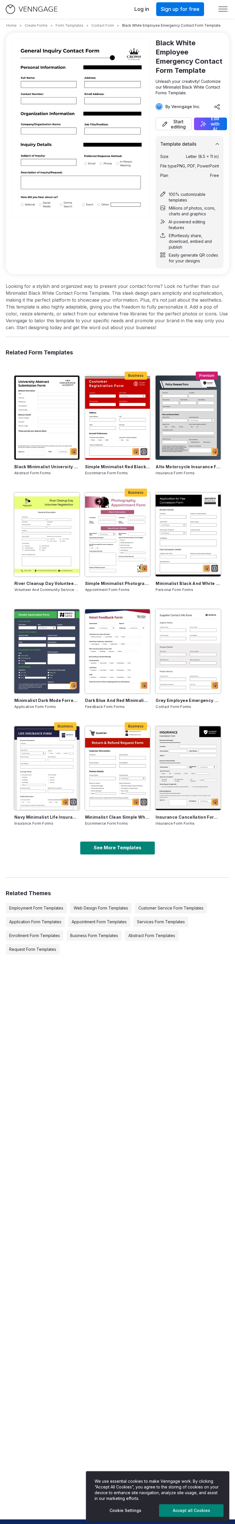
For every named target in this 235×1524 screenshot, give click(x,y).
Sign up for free (180, 9)
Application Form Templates (35, 921)
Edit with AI (215, 124)
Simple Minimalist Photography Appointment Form (117, 583)
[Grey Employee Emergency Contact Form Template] (188, 651)
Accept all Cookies (191, 1510)
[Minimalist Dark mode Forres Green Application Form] (46, 651)
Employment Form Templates (36, 908)
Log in (141, 9)
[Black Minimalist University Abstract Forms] (46, 417)
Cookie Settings (125, 1510)
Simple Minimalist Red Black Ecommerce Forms (117, 466)
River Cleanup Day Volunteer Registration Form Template (46, 583)
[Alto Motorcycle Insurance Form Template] (188, 417)
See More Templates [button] (117, 847)
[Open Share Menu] (217, 106)
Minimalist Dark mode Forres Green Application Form (46, 700)
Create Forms (36, 25)
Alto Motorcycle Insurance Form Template (188, 466)
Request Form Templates (32, 949)
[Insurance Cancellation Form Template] (188, 768)
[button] (174, 124)
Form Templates (69, 25)
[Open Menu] (223, 9)
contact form (102, 25)
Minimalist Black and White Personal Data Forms (188, 583)
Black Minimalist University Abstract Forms (46, 466)
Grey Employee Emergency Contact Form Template (188, 700)
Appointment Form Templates (99, 921)
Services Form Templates (161, 921)
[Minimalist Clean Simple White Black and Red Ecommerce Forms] (117, 768)
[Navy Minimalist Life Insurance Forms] (46, 768)
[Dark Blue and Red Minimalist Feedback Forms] (117, 651)
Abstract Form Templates (151, 935)
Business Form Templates (94, 935)
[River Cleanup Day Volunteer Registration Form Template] (46, 534)
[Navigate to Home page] (31, 9)
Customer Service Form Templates (170, 908)
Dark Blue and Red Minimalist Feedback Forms (117, 700)
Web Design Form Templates (101, 908)
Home (11, 25)
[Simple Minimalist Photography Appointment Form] (117, 534)
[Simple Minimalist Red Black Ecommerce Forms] (117, 417)
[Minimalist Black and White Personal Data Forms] (188, 534)
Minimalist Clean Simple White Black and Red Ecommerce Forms (117, 817)
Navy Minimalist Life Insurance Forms (46, 817)
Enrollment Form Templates (34, 935)
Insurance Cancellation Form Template (188, 817)
